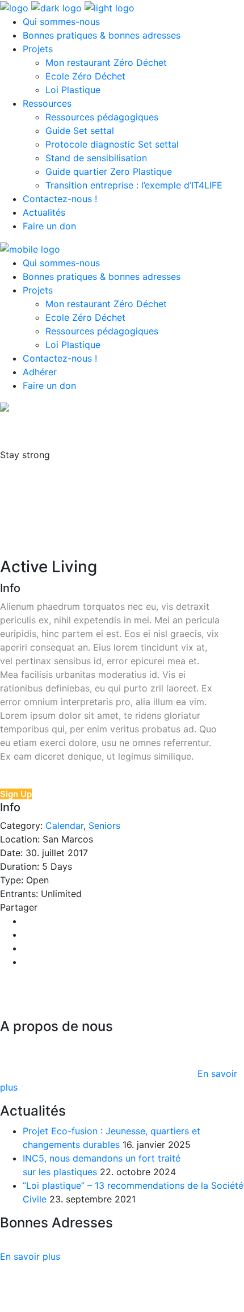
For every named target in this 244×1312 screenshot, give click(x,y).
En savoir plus (30, 1256)
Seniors (104, 825)
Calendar (64, 825)
